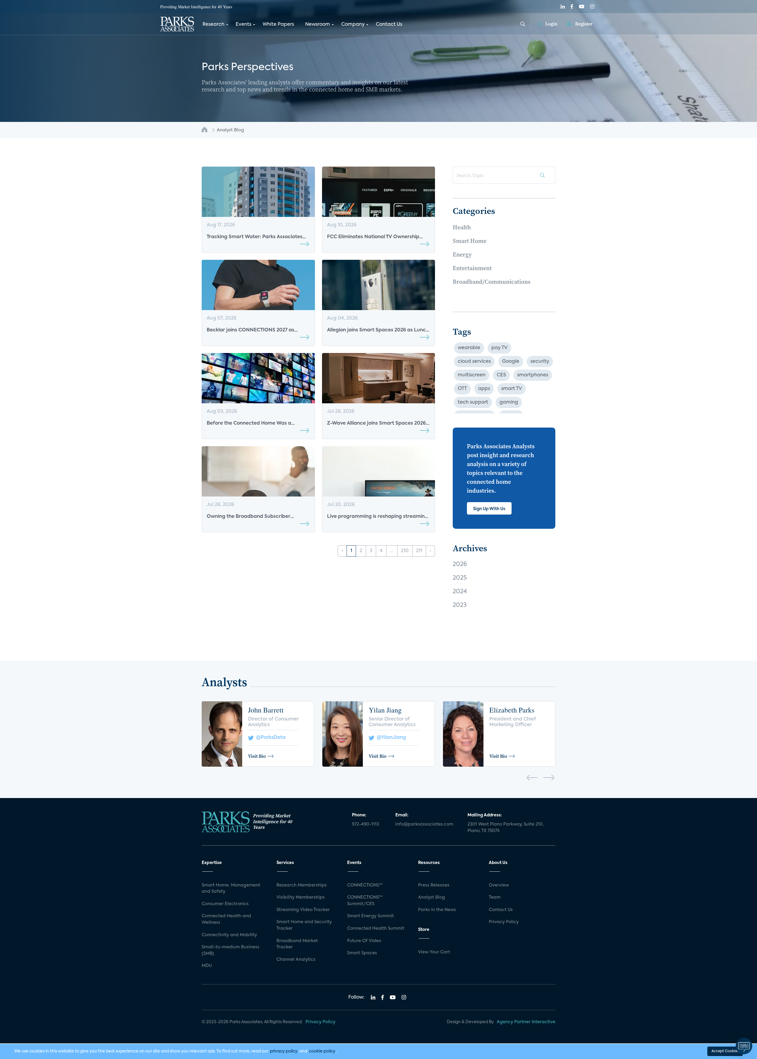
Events (243, 24)
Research (213, 24)
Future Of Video (364, 941)
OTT (462, 388)
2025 (460, 578)
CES (501, 375)
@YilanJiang (390, 737)
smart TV (511, 388)
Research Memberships (301, 885)
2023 (460, 605)
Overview (499, 885)
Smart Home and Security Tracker (304, 925)
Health (462, 227)
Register (583, 23)
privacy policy (283, 1051)
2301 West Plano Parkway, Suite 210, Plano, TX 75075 (506, 827)
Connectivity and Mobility (229, 935)
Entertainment (472, 268)
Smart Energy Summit (370, 916)
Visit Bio (257, 756)
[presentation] (532, 779)
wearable (469, 348)
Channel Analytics (296, 960)
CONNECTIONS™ (365, 885)
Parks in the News (437, 910)
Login (550, 23)
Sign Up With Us (489, 509)
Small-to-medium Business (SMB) (230, 950)
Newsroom (317, 24)
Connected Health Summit (375, 928)
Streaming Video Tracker (303, 910)
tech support (473, 402)
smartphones (532, 375)
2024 (460, 592)
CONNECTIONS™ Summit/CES (365, 900)
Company (353, 24)
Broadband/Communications (491, 282)
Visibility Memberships (300, 897)
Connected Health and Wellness (226, 919)
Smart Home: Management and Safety (231, 888)
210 (405, 551)
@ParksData (270, 737)
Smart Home (469, 241)
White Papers (278, 24)
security (539, 361)
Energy (462, 254)
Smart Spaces (362, 953)
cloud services (474, 361)
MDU (207, 966)
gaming (508, 402)
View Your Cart (434, 952)
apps (484, 388)
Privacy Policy (504, 922)
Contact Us (389, 24)
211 (419, 551)
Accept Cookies (725, 1051)
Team (495, 897)
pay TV (499, 348)
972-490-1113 (365, 824)
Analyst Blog (431, 897)
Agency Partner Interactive (526, 1022)
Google (510, 361)
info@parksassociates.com (424, 824)
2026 (460, 565)
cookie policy (322, 1051)
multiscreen (472, 375)
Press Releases (433, 885)
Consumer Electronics (225, 904)
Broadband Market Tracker (297, 944)
